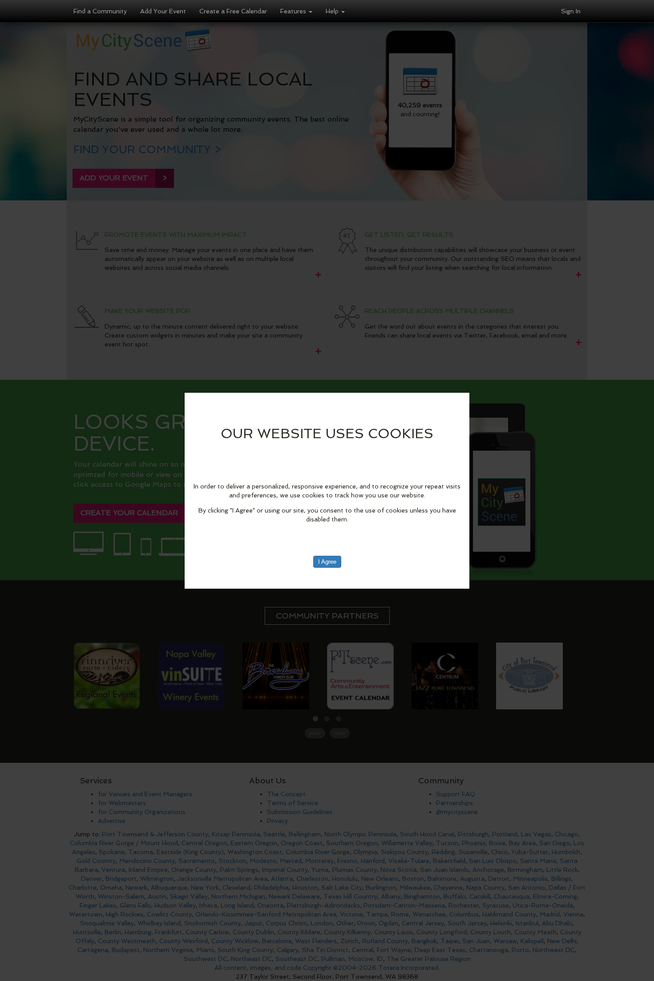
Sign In (571, 11)
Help (333, 11)
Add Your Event (163, 11)
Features (294, 11)
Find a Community (100, 11)
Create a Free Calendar (233, 11)
